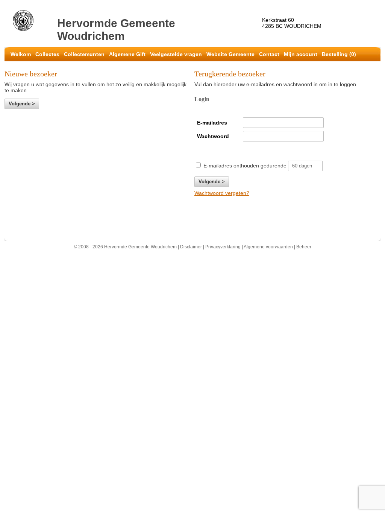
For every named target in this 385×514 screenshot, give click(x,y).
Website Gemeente (230, 54)
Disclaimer (191, 246)
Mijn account (300, 54)
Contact (269, 54)
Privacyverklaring (223, 246)
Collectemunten (84, 54)
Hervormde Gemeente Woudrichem (116, 29)
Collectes (47, 54)
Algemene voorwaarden (268, 246)
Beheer (303, 246)
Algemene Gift (127, 54)
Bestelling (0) (339, 54)
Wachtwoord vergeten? (221, 193)
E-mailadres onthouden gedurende (244, 166)
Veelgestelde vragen (176, 54)
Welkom (21, 54)
